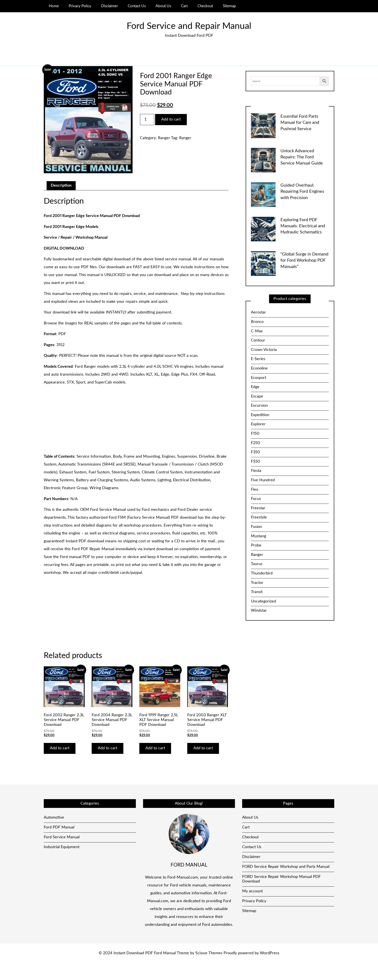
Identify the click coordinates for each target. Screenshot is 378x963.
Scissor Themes (208, 953)
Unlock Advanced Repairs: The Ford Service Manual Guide (301, 157)
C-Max (257, 331)
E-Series (258, 359)
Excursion (259, 406)
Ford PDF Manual (59, 827)
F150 (255, 434)
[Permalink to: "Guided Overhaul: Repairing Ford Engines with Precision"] (263, 194)
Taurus (256, 564)
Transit (256, 592)
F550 (255, 462)
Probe (256, 545)
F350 (255, 452)
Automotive (54, 817)
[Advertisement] (136, 419)
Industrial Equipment (61, 847)
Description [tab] (61, 185)
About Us (163, 6)
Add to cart (171, 119)
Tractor (257, 583)
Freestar (258, 508)
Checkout (205, 6)
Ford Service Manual (62, 837)
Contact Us (137, 6)
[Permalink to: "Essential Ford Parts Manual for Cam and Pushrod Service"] (263, 126)
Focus (256, 499)
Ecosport (258, 378)
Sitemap (229, 6)
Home (54, 6)
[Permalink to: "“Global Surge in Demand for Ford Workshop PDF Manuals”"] (263, 263)
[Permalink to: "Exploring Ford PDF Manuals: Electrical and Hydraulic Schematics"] (263, 229)
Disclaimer (109, 6)
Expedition (260, 415)
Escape (257, 396)
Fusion (256, 527)
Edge (255, 387)
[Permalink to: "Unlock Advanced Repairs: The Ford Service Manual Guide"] (263, 160)
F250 (255, 443)
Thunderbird (262, 573)
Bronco (257, 322)
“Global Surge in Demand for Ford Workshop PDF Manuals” (304, 260)
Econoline (259, 368)
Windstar (259, 611)
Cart (184, 6)
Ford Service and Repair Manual (189, 26)
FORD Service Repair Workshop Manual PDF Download (281, 879)
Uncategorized (263, 601)
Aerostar (258, 312)
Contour (258, 340)
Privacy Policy (80, 6)
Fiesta (256, 471)
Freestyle (259, 517)
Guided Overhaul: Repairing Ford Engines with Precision (302, 191)
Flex (254, 490)
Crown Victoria (264, 350)
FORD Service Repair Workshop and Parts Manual (285, 867)
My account (252, 891)
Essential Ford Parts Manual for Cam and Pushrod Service (299, 122)
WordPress (269, 953)
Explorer (258, 424)
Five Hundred (263, 480)
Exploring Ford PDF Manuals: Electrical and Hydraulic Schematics (302, 226)
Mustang (258, 536)
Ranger (164, 138)
